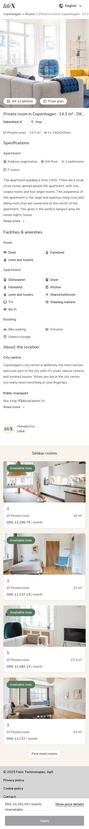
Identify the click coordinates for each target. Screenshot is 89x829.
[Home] (9, 6)
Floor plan (56, 101)
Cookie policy (13, 788)
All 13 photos (22, 101)
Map (39, 122)
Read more (12, 221)
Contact (9, 796)
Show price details (69, 804)
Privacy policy (13, 780)
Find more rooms (44, 754)
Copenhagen (12, 14)
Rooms (30, 14)
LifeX (21, 431)
